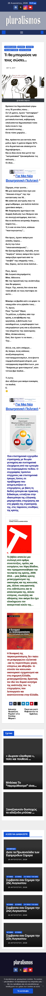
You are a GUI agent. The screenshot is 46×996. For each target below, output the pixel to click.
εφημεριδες (11, 849)
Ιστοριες (18, 876)
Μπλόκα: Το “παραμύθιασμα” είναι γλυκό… (20, 785)
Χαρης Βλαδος (25, 50)
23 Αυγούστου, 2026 (17, 943)
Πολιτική (29, 47)
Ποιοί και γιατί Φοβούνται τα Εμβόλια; (31, 711)
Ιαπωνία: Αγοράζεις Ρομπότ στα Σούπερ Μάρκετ (14, 714)
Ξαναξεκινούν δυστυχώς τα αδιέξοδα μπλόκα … (21, 811)
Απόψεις (21, 47)
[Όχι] (43, 986)
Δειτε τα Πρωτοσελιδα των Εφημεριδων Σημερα (22, 853)
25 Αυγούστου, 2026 (17, 859)
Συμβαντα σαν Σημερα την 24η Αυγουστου (22, 909)
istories (10, 876)
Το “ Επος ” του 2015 (31, 876)
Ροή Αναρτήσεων (11, 50)
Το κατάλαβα (23, 991)
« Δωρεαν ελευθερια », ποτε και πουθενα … (20, 757)
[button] (38, 32)
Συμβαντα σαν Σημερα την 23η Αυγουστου (22, 937)
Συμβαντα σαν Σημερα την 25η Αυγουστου (22, 881)
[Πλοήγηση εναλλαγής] (21, 32)
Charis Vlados (10, 47)
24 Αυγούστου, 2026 (17, 915)
